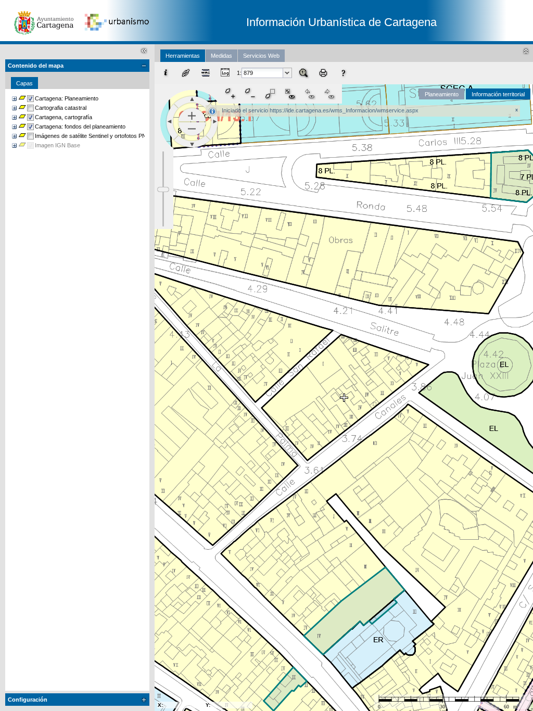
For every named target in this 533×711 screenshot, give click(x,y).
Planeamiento (442, 94)
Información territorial (498, 94)
